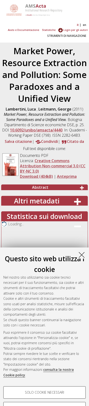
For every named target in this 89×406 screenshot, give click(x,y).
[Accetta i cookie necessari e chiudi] (81, 255)
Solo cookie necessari (44, 392)
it (78, 25)
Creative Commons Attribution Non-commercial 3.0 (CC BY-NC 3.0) (52, 166)
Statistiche (49, 30)
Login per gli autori (75, 30)
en (84, 25)
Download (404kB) (36, 176)
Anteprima (67, 176)
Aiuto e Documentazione (23, 30)
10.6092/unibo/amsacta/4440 (36, 130)
